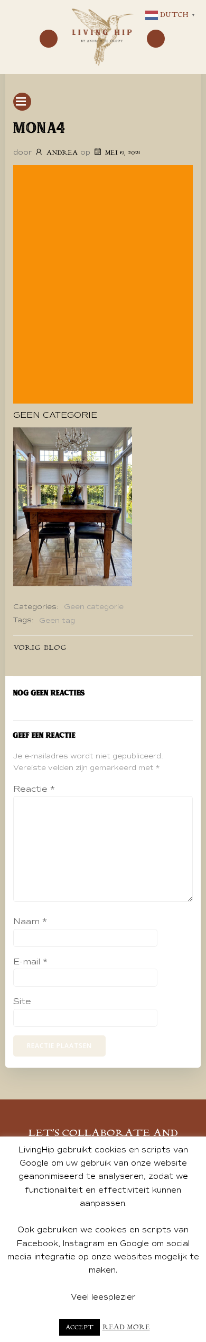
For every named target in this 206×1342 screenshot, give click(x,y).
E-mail (30, 961)
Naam (30, 921)
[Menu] (49, 39)
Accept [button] (79, 1327)
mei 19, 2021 (122, 153)
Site (22, 1001)
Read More (126, 1327)
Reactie (34, 789)
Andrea (62, 153)
